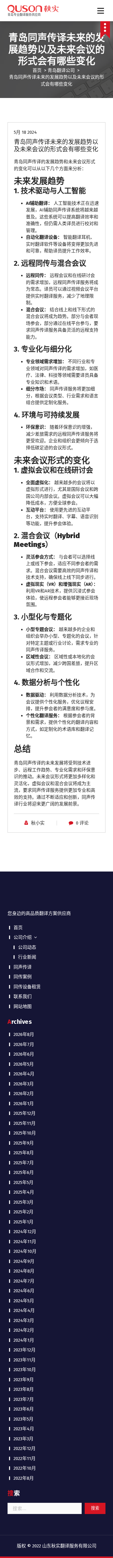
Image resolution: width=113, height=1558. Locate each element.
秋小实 (38, 823)
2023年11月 (25, 1360)
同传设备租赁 (27, 987)
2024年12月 (25, 1231)
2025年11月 (25, 1123)
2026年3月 (24, 1084)
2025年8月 (24, 1152)
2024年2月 (24, 1330)
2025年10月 (25, 1133)
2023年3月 (23, 1439)
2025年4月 (24, 1192)
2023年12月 (25, 1350)
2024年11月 (25, 1241)
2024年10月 (25, 1251)
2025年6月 (24, 1172)
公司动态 (27, 947)
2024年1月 (24, 1340)
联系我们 (23, 996)
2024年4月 (24, 1310)
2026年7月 (24, 1044)
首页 (37, 70)
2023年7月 (24, 1399)
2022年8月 (24, 1478)
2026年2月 (24, 1093)
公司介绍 (23, 937)
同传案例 (23, 977)
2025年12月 (25, 1113)
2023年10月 (25, 1369)
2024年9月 (24, 1261)
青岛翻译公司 (61, 70)
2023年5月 (23, 1419)
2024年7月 (24, 1281)
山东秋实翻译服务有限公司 (69, 1546)
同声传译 (23, 967)
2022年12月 (25, 1448)
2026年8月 (24, 1034)
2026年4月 (24, 1074)
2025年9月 (24, 1143)
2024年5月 (24, 1300)
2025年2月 (23, 1212)
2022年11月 (25, 1458)
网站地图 (23, 1006)
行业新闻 (27, 957)
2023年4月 (24, 1429)
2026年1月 (24, 1103)
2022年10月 (25, 1468)
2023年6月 (24, 1409)
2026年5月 (24, 1064)
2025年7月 (24, 1162)
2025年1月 (23, 1222)
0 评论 (82, 823)
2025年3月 (23, 1202)
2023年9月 (24, 1379)
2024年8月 (24, 1271)
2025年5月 (23, 1182)
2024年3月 (24, 1320)
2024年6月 (24, 1290)
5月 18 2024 (25, 132)
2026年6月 (24, 1054)
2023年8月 (24, 1389)
